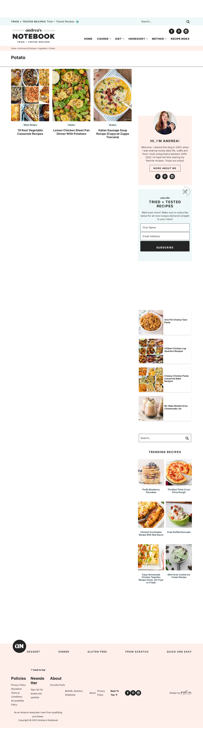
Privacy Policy (18, 685)
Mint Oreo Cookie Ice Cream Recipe (179, 576)
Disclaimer (16, 689)
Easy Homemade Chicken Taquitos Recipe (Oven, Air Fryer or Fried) (151, 578)
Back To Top (115, 693)
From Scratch (137, 651)
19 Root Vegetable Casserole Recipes (30, 132)
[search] (188, 22)
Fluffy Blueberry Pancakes (151, 491)
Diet (118, 38)
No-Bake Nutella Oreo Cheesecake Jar (176, 407)
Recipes (112, 125)
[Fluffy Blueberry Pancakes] (151, 484)
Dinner (64, 651)
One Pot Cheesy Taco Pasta (175, 321)
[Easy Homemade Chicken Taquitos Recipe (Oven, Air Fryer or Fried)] (151, 568)
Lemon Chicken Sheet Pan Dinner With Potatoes (71, 132)
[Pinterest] (179, 31)
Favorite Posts (57, 685)
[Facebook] (171, 31)
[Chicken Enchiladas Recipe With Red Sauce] (151, 526)
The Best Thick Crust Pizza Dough (179, 491)
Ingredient (136, 38)
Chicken (71, 125)
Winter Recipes (30, 125)
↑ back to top (38, 669)
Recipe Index (180, 38)
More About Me (165, 168)
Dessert (33, 651)
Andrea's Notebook (33, 35)
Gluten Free (97, 651)
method (158, 38)
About (92, 692)
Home (88, 38)
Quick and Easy (179, 651)
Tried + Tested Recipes (43, 21)
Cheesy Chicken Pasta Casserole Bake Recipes (176, 378)
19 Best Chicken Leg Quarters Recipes (175, 349)
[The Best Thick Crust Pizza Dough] (179, 484)
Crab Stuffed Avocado (179, 532)
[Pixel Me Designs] (186, 693)
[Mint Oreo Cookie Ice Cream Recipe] (179, 568)
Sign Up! (35, 689)
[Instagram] (186, 31)
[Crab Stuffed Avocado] (179, 526)
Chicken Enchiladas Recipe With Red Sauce (151, 533)
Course (102, 38)
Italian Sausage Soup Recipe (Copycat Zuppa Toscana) (112, 134)
